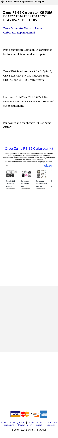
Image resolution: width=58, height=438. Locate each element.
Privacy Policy (25, 425)
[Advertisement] (29, 319)
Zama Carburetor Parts (17, 28)
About (39, 425)
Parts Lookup (35, 422)
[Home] (2, 1)
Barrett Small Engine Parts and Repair (25, 1)
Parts (3, 422)
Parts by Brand (17, 422)
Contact (50, 425)
